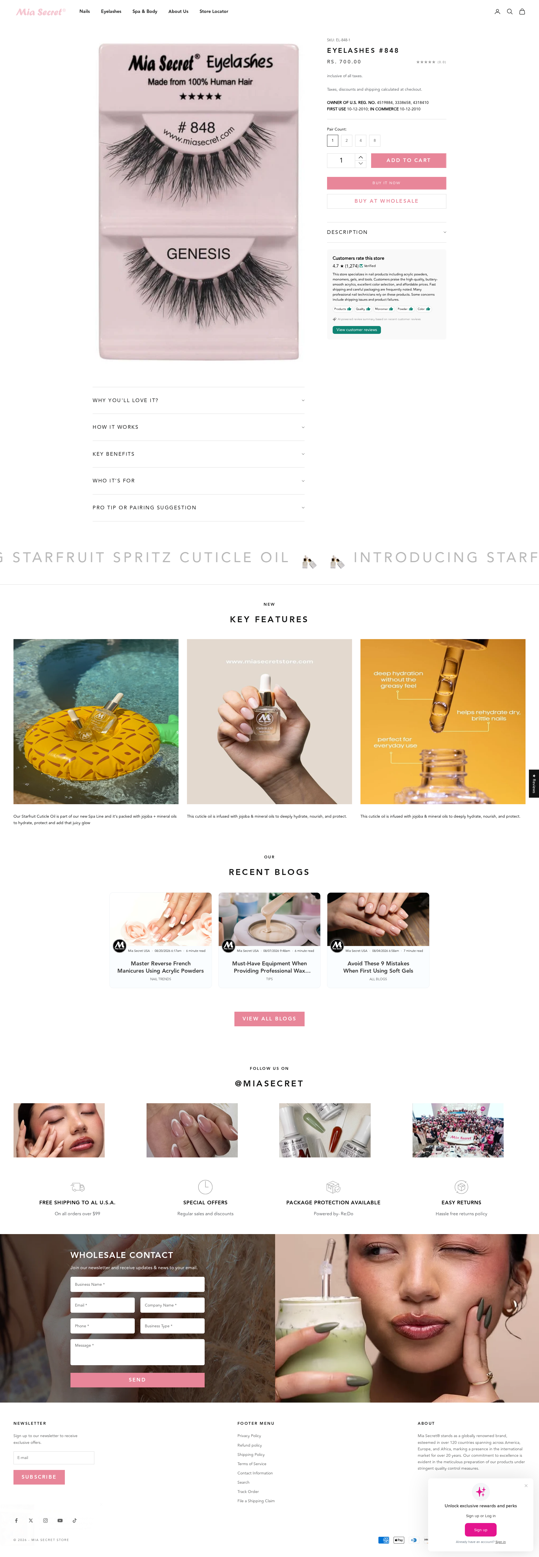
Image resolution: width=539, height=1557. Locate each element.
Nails (84, 11)
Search (243, 1482)
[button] (112, 1504)
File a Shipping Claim (256, 1501)
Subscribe (39, 1477)
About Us (178, 11)
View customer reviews (357, 330)
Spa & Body (145, 11)
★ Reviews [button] (534, 783)
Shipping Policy (251, 1455)
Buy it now (387, 182)
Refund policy (249, 1445)
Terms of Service (251, 1464)
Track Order (248, 1492)
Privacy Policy (249, 1436)
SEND (137, 1380)
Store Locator (214, 11)
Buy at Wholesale (387, 201)
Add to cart (409, 160)
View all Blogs (269, 1019)
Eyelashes (111, 11)
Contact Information (255, 1473)
